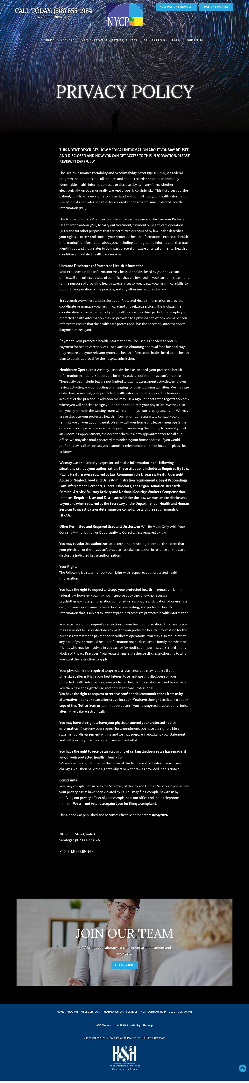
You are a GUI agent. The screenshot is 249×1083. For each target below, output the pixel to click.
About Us (68, 40)
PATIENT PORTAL (216, 6)
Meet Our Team (92, 40)
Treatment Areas (113, 1011)
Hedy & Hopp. (130, 1069)
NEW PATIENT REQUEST (177, 6)
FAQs (133, 40)
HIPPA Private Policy (128, 1025)
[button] (242, 1068)
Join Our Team (154, 40)
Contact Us (194, 40)
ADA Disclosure (105, 1025)
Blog (175, 40)
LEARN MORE (124, 965)
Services (116, 40)
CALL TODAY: (53, 10)
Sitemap (148, 1025)
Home (50, 40)
